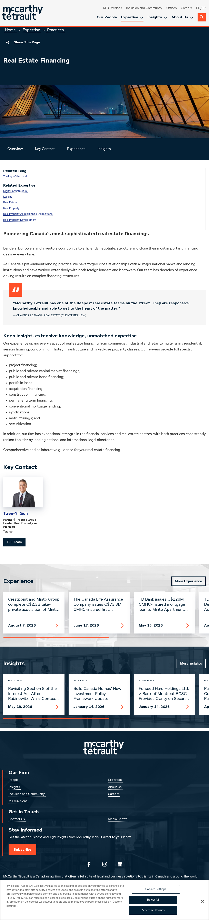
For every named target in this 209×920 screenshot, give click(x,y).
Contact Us (17, 819)
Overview (15, 149)
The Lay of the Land (15, 176)
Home (10, 30)
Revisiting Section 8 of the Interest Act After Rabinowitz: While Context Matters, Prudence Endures (33, 694)
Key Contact (45, 149)
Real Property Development (19, 220)
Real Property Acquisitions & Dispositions (27, 214)
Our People (107, 17)
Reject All (153, 900)
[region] (104, 900)
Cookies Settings (155, 889)
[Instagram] (104, 864)
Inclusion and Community (144, 8)
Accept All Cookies (153, 910)
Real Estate (10, 202)
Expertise (129, 17)
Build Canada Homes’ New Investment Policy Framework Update (97, 694)
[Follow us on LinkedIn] (120, 864)
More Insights (191, 663)
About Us (179, 17)
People (14, 780)
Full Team (14, 542)
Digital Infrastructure (15, 191)
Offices (171, 8)
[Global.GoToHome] (23, 13)
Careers (186, 8)
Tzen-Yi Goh (15, 513)
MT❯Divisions (112, 8)
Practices (55, 30)
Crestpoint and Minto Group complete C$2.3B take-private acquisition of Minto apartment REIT (34, 604)
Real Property (11, 208)
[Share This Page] (7, 42)
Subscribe (22, 849)
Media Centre (118, 819)
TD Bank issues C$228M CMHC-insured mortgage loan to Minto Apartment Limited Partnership (162, 604)
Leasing (7, 197)
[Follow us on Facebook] (89, 864)
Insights (155, 17)
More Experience (188, 581)
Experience (76, 149)
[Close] (202, 901)
